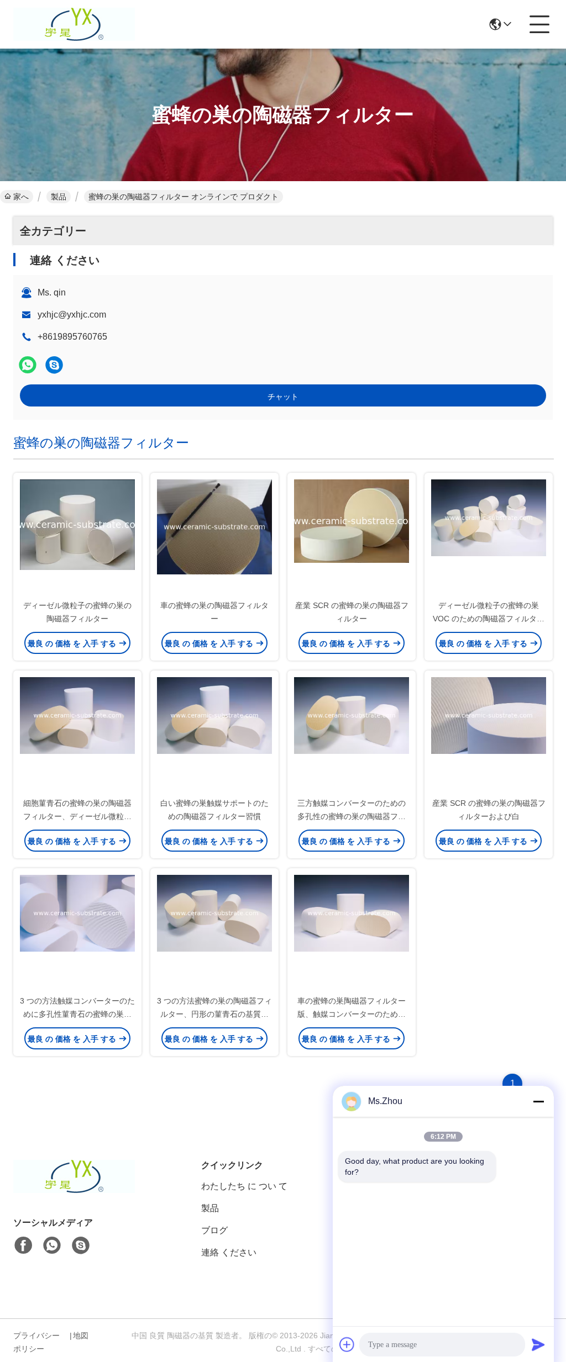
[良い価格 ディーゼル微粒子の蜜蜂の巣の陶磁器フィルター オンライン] (77, 536)
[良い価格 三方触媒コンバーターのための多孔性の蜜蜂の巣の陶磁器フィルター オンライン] (351, 734)
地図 (80, 1335)
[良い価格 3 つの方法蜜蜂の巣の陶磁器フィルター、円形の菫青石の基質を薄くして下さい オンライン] (214, 932)
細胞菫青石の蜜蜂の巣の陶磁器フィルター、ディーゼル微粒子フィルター (77, 816)
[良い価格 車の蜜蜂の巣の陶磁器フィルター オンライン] (214, 536)
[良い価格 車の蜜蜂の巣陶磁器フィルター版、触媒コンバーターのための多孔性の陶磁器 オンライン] (351, 932)
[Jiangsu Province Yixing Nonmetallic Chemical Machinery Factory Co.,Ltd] (74, 24)
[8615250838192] (52, 1245)
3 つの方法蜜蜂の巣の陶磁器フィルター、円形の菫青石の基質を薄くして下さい (214, 1014)
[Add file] (347, 1344)
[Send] (538, 1344)
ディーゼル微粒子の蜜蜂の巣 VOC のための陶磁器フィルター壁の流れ (488, 618)
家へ (21, 196)
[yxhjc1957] (54, 365)
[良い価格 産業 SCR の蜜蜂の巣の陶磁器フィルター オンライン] (351, 536)
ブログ (214, 1230)
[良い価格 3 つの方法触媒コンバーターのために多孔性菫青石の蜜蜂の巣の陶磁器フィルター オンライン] (77, 932)
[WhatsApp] (28, 365)
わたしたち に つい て (244, 1186)
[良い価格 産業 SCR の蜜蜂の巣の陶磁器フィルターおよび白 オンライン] (488, 734)
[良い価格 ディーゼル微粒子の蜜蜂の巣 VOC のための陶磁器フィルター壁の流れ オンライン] (488, 536)
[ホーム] (74, 1190)
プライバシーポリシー (36, 1342)
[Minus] (538, 1101)
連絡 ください (228, 1252)
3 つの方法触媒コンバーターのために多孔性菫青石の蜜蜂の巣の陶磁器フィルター (77, 1014)
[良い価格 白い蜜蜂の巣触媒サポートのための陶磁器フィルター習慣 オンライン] (214, 734)
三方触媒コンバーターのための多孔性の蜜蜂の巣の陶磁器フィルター (351, 816)
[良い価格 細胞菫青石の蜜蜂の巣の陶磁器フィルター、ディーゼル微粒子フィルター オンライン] (77, 734)
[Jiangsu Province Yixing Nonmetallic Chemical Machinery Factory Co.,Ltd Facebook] (23, 1245)
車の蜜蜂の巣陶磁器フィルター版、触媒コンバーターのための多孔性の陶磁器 (351, 1014)
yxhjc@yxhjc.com (72, 314)
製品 (58, 196)
